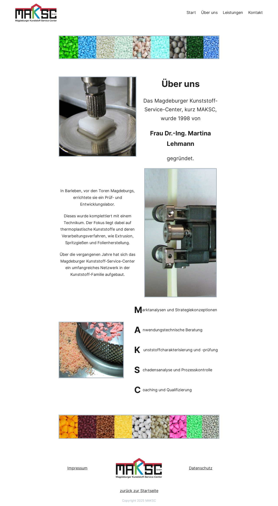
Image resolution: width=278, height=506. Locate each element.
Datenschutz (200, 468)
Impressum (77, 468)
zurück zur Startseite (139, 490)
